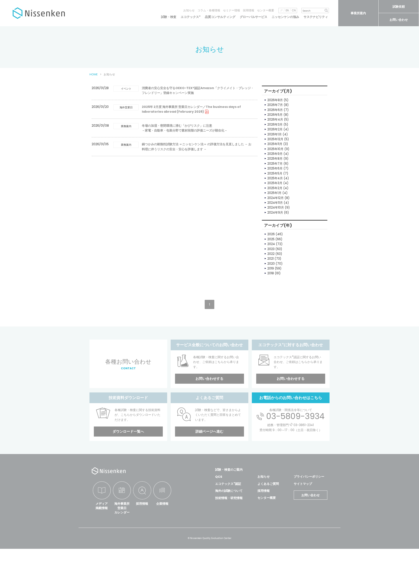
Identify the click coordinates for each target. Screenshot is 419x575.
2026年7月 (275, 105)
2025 (271, 239)
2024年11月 (275, 202)
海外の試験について (229, 491)
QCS (218, 477)
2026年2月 (275, 129)
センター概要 (265, 10)
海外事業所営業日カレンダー (122, 507)
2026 (271, 234)
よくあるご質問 (268, 484)
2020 (271, 263)
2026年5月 (275, 114)
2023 (271, 249)
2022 (271, 254)
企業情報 (162, 503)
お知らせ (189, 10)
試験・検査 (168, 16)
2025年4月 (275, 178)
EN (287, 10)
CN (294, 10)
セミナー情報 (231, 10)
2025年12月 (275, 139)
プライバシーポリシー (309, 476)
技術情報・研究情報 (229, 498)
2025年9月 (275, 154)
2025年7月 (275, 163)
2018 (270, 273)
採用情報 (248, 10)
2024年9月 (275, 212)
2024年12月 (275, 198)
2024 (271, 244)
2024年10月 (275, 207)
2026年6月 (275, 110)
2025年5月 (274, 173)
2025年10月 (275, 149)
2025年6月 (275, 168)
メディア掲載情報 (102, 505)
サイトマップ (303, 484)
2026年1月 (274, 134)
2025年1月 (274, 193)
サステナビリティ (316, 16)
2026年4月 (275, 119)
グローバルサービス (253, 16)
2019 (270, 268)
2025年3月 (274, 183)
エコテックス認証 (228, 484)
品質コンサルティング (220, 16)
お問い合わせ (399, 19)
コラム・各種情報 (208, 10)
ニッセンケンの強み (285, 16)
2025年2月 (274, 188)
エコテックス (191, 16)
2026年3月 (275, 124)
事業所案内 (358, 13)
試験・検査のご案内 (229, 469)
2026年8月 (275, 100)
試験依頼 (399, 6)
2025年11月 (274, 144)
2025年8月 (275, 158)
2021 (270, 258)
